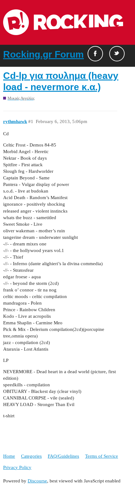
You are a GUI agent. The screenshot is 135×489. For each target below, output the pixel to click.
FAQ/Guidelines (63, 456)
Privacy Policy (17, 467)
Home (9, 456)
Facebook (95, 53)
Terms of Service (101, 456)
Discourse (37, 480)
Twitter (117, 53)
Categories (31, 456)
